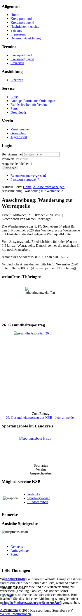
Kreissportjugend (22, 22)
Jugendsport (18, 137)
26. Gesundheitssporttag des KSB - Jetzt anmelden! (41, 417)
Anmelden (9, 168)
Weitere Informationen (15, 614)
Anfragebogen (20, 550)
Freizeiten (17, 63)
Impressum (18, 34)
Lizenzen (16, 80)
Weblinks (33, 494)
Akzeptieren (8, 610)
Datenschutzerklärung (25, 38)
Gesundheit (18, 133)
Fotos (14, 108)
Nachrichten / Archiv (24, 26)
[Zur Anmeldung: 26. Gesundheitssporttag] (41, 369)
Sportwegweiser (38, 498)
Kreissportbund (21, 18)
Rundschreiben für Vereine (28, 104)
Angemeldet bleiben (16, 163)
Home (14, 15)
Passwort (8, 159)
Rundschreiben (37, 502)
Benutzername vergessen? (28, 175)
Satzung (16, 30)
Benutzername (12, 154)
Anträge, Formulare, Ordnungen (32, 101)
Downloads (18, 112)
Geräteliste (17, 546)
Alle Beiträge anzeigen (49, 187)
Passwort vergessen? (24, 179)
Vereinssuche (19, 129)
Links (14, 97)
